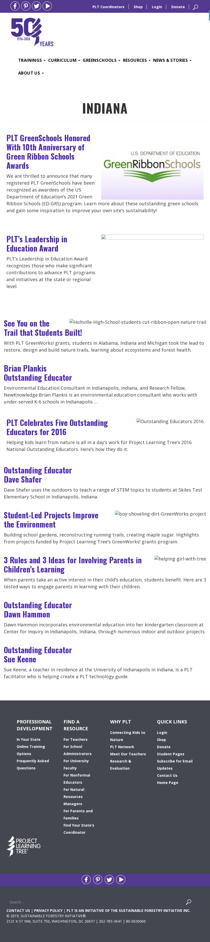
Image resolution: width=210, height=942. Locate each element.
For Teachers (76, 739)
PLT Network (122, 746)
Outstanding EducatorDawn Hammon (38, 609)
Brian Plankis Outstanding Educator (38, 372)
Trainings (30, 60)
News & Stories (171, 60)
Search (194, 903)
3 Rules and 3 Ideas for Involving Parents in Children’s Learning (73, 564)
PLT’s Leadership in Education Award (36, 243)
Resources (135, 60)
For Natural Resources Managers (74, 796)
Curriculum (63, 60)
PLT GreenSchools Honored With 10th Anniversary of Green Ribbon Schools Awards (48, 151)
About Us (29, 73)
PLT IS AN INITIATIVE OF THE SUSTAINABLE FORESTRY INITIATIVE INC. (129, 910)
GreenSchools (100, 60)
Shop (138, 6)
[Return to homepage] (32, 31)
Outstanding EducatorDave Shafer (38, 474)
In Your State (28, 739)
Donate (178, 6)
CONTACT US (18, 910)
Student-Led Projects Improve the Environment (51, 519)
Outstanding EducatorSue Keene (38, 654)
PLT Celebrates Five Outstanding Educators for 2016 (57, 427)
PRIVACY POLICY (48, 910)
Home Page (167, 782)
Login (157, 6)
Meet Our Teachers (128, 754)
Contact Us (167, 775)
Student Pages (170, 754)
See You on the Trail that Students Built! (43, 327)
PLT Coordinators (108, 6)
